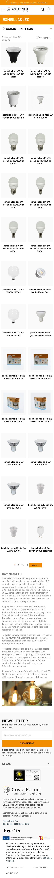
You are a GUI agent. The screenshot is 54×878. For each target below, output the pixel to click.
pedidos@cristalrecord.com (16, 823)
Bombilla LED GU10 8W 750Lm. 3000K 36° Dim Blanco (40, 74)
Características (19, 29)
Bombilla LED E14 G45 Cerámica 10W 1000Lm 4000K (13, 248)
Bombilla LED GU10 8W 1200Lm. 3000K (13, 506)
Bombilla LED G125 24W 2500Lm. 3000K (13, 291)
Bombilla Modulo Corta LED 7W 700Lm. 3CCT (40, 291)
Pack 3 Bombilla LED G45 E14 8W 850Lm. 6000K (13, 377)
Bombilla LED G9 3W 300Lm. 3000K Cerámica (40, 549)
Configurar (12, 873)
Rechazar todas (15, 867)
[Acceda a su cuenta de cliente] (49, 9)
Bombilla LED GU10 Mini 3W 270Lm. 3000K (13, 549)
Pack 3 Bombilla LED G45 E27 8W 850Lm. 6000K (40, 377)
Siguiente (35, 565)
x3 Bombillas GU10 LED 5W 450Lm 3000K (41, 116)
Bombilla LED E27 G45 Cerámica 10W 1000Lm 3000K (13, 204)
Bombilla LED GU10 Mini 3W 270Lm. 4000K (40, 506)
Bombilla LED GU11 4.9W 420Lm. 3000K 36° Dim (13, 116)
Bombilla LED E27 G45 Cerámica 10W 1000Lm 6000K (13, 161)
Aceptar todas (40, 867)
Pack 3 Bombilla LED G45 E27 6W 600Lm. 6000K (40, 420)
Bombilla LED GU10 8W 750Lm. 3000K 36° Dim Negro (13, 74)
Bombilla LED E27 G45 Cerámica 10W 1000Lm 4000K (40, 161)
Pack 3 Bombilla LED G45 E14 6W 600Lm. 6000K (13, 420)
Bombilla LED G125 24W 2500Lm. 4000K (13, 334)
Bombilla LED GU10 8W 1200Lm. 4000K (41, 463)
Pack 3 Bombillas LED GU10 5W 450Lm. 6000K (40, 334)
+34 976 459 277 (10, 820)
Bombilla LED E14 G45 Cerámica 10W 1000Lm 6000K (40, 204)
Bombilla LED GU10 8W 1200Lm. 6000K (13, 463)
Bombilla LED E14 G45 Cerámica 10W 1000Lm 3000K (40, 248)
